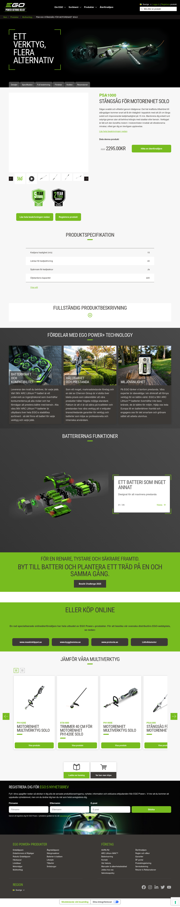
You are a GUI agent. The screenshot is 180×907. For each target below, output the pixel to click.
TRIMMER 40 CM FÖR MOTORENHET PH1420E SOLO (76, 731)
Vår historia (106, 863)
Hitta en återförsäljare (151, 148)
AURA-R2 (105, 850)
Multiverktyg (18, 869)
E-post (94, 803)
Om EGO (58, 7)
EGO (15, 7)
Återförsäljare (106, 7)
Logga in (156, 4)
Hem (5, 17)
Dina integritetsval (102, 902)
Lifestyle (50, 859)
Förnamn (13, 803)
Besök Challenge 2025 (90, 583)
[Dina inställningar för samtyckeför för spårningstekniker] (175, 902)
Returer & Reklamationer (145, 869)
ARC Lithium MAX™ (109, 853)
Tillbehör (50, 863)
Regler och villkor (142, 853)
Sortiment (73, 7)
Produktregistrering (143, 863)
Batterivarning (107, 856)
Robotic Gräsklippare (21, 856)
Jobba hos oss (107, 869)
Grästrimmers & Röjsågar (23, 853)
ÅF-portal (139, 859)
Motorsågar (17, 866)
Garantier (139, 856)
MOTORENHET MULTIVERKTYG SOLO (33, 729)
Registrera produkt (68, 216)
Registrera (165, 4)
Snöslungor (51, 866)
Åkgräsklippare (53, 850)
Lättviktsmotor (149, 642)
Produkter (89, 7)
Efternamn (55, 803)
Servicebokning (141, 866)
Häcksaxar (17, 859)
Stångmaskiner (53, 853)
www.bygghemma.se (70, 642)
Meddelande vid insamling (75, 902)
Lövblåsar (17, 863)
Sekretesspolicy (107, 873)
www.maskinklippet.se (31, 642)
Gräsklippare (18, 850)
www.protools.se (109, 642)
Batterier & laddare (54, 856)
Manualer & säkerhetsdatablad (114, 866)
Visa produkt (34, 745)
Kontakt (104, 859)
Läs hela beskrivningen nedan (35, 216)
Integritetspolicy (65, 816)
